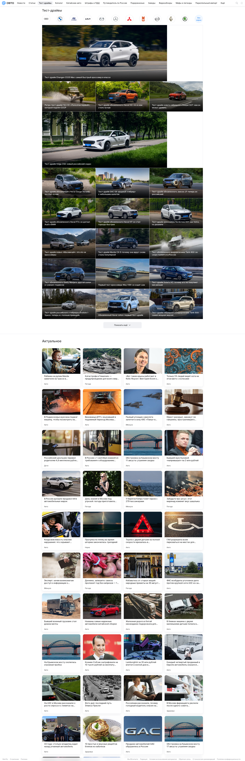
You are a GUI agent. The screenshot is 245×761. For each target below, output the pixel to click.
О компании (14, 759)
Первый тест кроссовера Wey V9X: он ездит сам (121, 285)
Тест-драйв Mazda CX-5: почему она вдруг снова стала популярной (121, 253)
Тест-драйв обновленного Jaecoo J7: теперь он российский (174, 192)
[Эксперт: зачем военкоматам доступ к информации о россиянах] (61, 572)
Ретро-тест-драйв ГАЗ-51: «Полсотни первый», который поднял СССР (67, 106)
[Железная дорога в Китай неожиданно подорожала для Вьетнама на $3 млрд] (143, 612)
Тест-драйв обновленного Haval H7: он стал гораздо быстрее (119, 223)
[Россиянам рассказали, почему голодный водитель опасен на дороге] (143, 694)
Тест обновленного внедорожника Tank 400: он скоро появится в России (175, 253)
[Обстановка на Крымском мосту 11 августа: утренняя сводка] (143, 449)
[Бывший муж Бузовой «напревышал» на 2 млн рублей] (184, 449)
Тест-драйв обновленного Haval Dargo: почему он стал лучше (67, 192)
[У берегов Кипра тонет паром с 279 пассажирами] (143, 490)
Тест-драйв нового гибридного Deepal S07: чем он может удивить (176, 106)
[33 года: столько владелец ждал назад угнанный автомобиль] (61, 735)
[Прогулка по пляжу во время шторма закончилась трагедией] (102, 531)
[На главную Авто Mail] (10, 3)
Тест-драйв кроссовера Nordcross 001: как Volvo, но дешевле (175, 223)
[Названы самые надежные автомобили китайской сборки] (102, 612)
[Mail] (4, 3)
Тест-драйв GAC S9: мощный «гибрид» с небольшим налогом (117, 192)
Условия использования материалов (163, 759)
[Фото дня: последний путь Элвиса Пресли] (102, 694)
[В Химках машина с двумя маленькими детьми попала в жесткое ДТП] (184, 612)
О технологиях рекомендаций (204, 759)
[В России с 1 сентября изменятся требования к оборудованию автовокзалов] (102, 449)
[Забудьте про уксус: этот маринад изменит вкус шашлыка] (184, 490)
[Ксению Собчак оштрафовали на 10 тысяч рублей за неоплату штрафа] (102, 653)
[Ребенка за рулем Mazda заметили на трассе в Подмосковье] (61, 367)
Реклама (24, 759)
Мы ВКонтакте (132, 759)
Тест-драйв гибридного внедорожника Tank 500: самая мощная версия (175, 313)
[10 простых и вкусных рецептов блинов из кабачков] (102, 735)
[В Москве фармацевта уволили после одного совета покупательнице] (184, 694)
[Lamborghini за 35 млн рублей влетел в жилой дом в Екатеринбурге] (143, 653)
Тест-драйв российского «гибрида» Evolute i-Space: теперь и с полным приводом (67, 313)
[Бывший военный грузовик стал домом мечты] (61, 612)
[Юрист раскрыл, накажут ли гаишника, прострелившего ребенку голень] (184, 408)
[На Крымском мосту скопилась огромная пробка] (61, 653)
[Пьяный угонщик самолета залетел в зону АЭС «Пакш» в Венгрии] (143, 408)
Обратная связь (185, 759)
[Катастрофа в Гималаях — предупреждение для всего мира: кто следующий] (102, 367)
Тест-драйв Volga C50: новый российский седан (68, 164)
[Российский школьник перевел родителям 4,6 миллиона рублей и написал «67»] (61, 449)
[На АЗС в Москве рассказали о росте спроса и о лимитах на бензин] (61, 694)
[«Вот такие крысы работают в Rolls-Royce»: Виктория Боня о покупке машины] (143, 367)
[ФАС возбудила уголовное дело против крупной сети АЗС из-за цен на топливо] (184, 572)
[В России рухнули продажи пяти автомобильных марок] (61, 490)
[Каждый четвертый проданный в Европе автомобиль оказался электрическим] (184, 653)
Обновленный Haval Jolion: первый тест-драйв (120, 315)
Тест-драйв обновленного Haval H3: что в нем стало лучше (120, 106)
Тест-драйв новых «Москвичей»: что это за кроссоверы (65, 253)
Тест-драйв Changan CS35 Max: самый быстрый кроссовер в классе (78, 77)
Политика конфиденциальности (228, 759)
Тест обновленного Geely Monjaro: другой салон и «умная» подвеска (68, 283)
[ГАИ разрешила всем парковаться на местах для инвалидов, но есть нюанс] (184, 531)
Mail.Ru (5, 759)
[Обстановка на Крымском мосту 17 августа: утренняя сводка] (184, 735)
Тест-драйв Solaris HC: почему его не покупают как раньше (175, 283)
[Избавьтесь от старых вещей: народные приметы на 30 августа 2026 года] (143, 572)
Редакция (143, 759)
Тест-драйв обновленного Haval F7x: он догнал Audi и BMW (67, 223)
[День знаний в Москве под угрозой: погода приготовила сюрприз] (102, 490)
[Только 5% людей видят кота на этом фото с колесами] (184, 367)
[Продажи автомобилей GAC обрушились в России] (143, 735)
